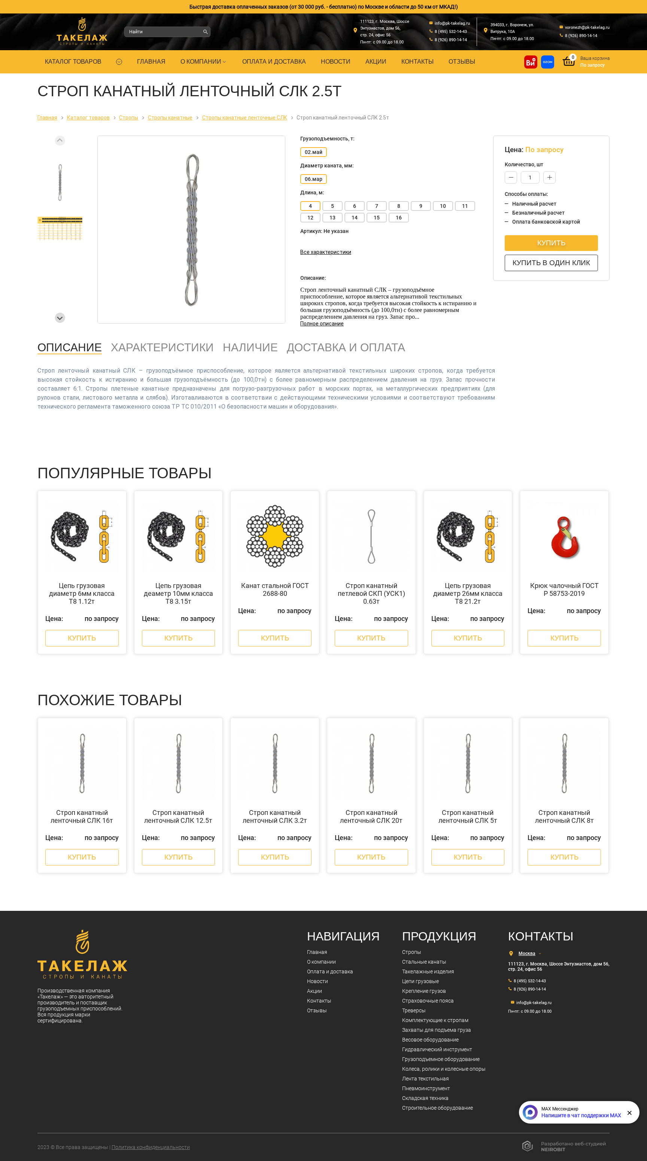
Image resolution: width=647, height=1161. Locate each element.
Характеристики (162, 347)
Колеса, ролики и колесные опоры (444, 1069)
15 (377, 218)
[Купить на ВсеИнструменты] (530, 62)
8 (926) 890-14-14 (530, 989)
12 (310, 218)
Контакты (417, 61)
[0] (569, 66)
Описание (69, 347)
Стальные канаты (424, 962)
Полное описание (322, 324)
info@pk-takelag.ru (534, 1002)
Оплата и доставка (274, 61)
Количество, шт (524, 164)
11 (465, 206)
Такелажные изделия (428, 971)
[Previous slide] (60, 141)
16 (399, 218)
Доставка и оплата (346, 347)
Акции (375, 61)
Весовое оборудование (430, 1040)
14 (355, 218)
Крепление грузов (424, 991)
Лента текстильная (425, 1079)
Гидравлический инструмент (437, 1049)
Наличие (250, 347)
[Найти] (206, 32)
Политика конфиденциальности (151, 1147)
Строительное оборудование (437, 1108)
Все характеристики (325, 252)
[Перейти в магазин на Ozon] (547, 62)
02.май (313, 152)
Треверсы (414, 1010)
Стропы (411, 952)
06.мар (313, 179)
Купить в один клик (551, 263)
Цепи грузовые (420, 981)
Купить (551, 243)
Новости (335, 61)
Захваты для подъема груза (436, 1030)
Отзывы (462, 61)
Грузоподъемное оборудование (441, 1059)
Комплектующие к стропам (435, 1020)
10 (443, 206)
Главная (151, 61)
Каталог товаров (73, 61)
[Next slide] (60, 318)
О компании (200, 61)
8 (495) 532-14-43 (530, 981)
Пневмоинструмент (426, 1088)
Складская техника (425, 1098)
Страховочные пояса (428, 1001)
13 (332, 218)
